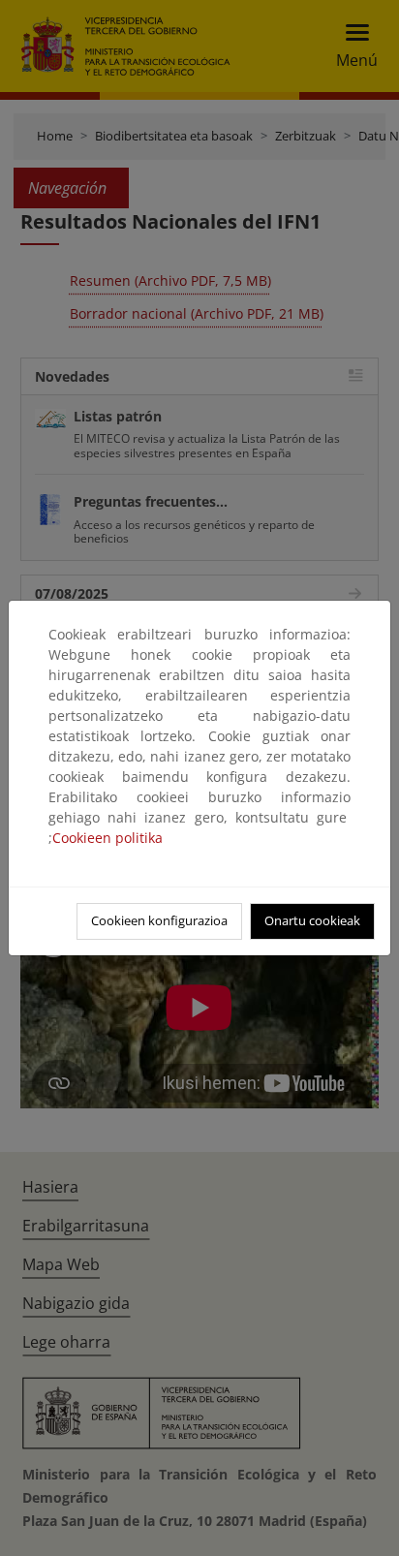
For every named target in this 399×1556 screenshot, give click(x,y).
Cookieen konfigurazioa (159, 920)
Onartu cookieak (312, 920)
